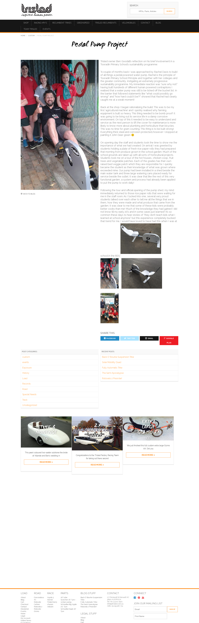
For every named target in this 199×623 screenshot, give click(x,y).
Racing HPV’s (40, 23)
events (25, 362)
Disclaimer (25, 609)
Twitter (131, 338)
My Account (25, 618)
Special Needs (29, 394)
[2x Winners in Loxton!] (97, 449)
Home (23, 36)
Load (24, 378)
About (23, 597)
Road (24, 389)
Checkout (24, 604)
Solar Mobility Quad (111, 362)
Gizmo (36, 611)
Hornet (50, 600)
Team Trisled (30, 29)
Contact (145, 23)
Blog (158, 23)
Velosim (50, 607)
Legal (23, 616)
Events (46, 29)
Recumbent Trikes (61, 23)
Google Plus (170, 340)
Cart (22, 602)
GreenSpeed (83, 23)
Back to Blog (29, 194)
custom (31, 36)
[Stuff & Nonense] (46, 447)
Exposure (27, 367)
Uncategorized (29, 405)
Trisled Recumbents (105, 23)
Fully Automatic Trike (112, 367)
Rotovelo (37, 609)
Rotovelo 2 (38, 607)
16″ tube (64, 597)
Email (150, 338)
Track (24, 400)
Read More (45, 462)
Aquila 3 (50, 597)
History (25, 373)
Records (26, 383)
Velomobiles (128, 23)
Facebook (111, 338)
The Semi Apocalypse (113, 373)
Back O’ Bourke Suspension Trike (118, 357)
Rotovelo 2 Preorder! (112, 378)
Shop (25, 23)
